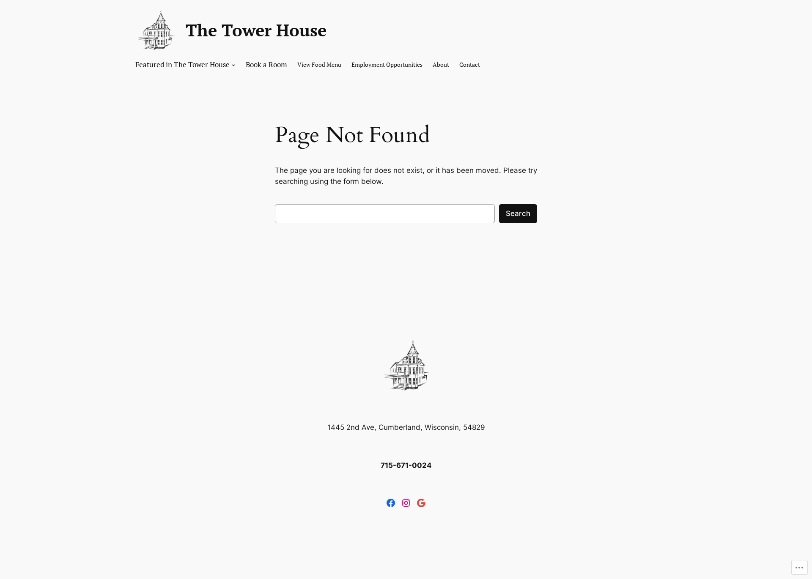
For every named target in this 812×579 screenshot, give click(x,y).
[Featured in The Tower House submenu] (233, 65)
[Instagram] (406, 503)
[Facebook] (391, 503)
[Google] (421, 503)
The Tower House (256, 30)
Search (518, 213)
